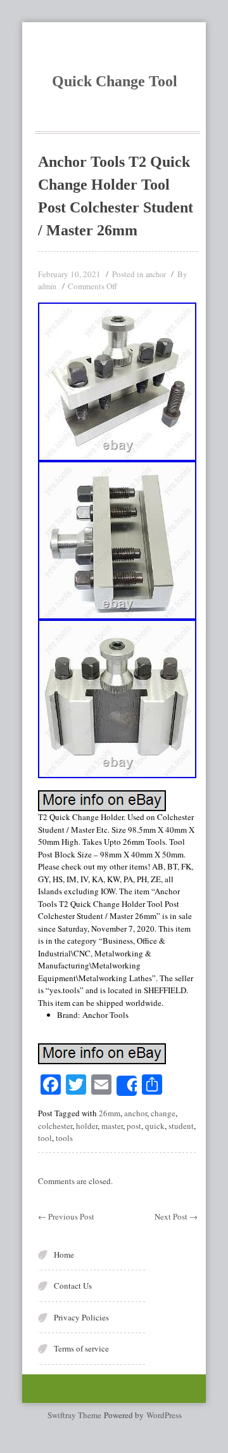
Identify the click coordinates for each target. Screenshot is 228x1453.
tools (64, 1138)
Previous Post (66, 1216)
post (134, 1125)
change (163, 1113)
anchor (156, 274)
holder (87, 1125)
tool (45, 1138)
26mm (109, 1113)
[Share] (126, 1086)
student (181, 1125)
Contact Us (73, 1285)
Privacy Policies (81, 1317)
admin (47, 286)
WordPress (164, 1415)
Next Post (176, 1216)
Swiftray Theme (76, 1415)
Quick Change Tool (114, 81)
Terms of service (81, 1348)
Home (64, 1254)
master (112, 1125)
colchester (55, 1125)
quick (155, 1125)
